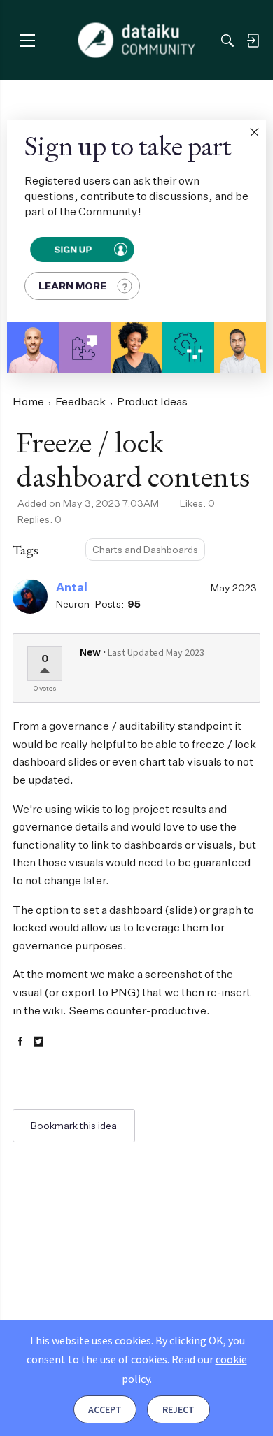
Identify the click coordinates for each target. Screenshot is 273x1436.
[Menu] (27, 40)
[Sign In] (252, 40)
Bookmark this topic (74, 1125)
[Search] (227, 40)
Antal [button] (72, 587)
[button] (254, 132)
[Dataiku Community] (136, 40)
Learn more (72, 286)
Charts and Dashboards (145, 549)
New (90, 652)
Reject (178, 1409)
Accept (105, 1409)
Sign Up (72, 249)
